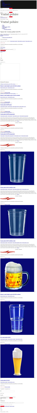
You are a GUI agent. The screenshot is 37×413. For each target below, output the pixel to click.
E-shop (3, 3)
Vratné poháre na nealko (21, 41)
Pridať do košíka (3, 50)
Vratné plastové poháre (14, 34)
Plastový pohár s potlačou (6, 4)
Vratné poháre (10, 106)
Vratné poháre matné (15, 106)
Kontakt (3, 5)
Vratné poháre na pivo (6, 34)
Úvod (3, 2)
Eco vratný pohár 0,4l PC (5, 337)
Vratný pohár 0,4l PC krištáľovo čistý (7, 240)
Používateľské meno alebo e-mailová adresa (7, 402)
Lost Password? (6, 406)
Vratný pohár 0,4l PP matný (6, 104)
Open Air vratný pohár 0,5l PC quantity (6, 49)
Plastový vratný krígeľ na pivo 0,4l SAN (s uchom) (10, 85)
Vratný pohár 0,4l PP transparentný (7, 114)
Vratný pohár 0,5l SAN (5, 380)
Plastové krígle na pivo (3, 87)
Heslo (1, 404)
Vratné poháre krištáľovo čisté (17, 189)
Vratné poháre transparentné (9, 135)
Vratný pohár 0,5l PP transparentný (7, 133)
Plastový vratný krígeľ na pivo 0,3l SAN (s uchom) (10, 294)
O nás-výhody (4, 27)
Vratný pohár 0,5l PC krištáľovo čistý (7, 187)
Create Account (11, 406)
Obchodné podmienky (7, 6)
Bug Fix (1, 35)
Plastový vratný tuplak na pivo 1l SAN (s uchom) (10, 95)
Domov (1, 34)
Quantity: (1, 48)
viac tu (18, 140)
